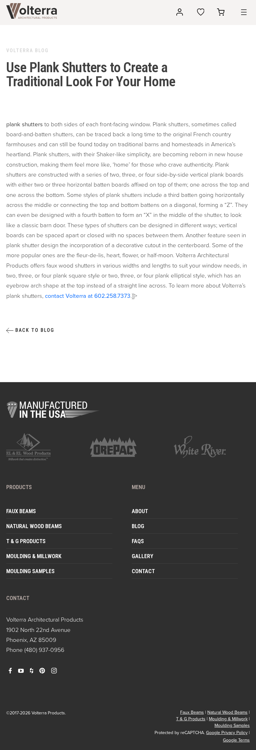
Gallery (142, 556)
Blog (138, 526)
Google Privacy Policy (227, 732)
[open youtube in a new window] (21, 670)
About (140, 511)
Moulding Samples (30, 571)
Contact (143, 571)
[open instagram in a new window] (54, 670)
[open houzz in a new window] (31, 670)
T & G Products (26, 541)
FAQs (138, 541)
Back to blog (33, 330)
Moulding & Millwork (34, 556)
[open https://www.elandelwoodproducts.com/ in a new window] (44, 446)
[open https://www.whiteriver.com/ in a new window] (212, 447)
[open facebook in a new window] (10, 670)
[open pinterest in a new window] (42, 670)
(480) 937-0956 (44, 649)
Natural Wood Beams (34, 526)
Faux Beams (21, 511)
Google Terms (236, 740)
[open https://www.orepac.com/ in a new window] (128, 447)
